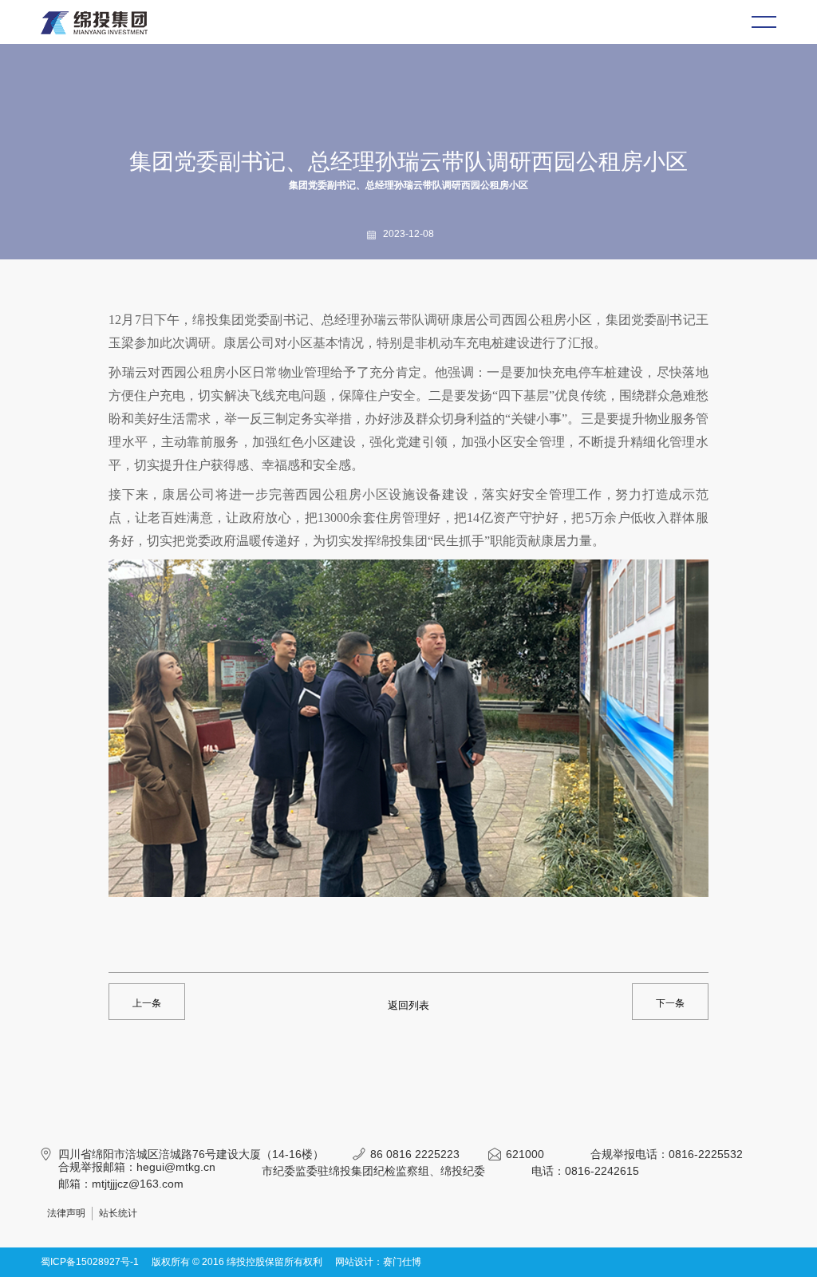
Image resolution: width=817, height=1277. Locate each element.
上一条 (146, 1003)
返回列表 (408, 1005)
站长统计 (118, 1213)
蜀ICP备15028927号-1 (90, 1261)
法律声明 (66, 1213)
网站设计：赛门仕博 (378, 1261)
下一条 (670, 1003)
